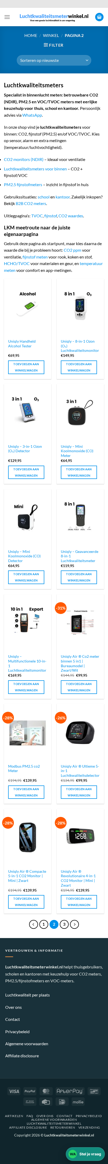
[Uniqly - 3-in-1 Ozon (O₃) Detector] (27, 412)
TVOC (37, 215)
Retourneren (62, 1127)
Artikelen (14, 1116)
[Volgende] (74, 924)
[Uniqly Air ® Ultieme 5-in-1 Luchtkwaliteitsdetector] (80, 732)
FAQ (29, 1116)
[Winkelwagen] (99, 17)
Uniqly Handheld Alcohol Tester (22, 343)
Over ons (13, 1007)
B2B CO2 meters (31, 203)
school (44, 196)
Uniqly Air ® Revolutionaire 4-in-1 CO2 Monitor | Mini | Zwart (78, 878)
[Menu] (7, 16)
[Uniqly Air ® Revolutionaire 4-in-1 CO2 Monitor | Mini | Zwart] (80, 837)
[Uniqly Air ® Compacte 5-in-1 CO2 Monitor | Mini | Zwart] (27, 837)
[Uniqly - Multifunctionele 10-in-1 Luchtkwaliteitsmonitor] (27, 622)
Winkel (51, 35)
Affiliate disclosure (22, 1055)
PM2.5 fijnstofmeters (23, 184)
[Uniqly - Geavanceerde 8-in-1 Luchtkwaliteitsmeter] (80, 517)
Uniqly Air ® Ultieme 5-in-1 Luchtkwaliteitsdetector (80, 771)
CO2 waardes (70, 215)
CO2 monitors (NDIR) (24, 159)
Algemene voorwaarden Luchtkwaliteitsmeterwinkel (54, 1121)
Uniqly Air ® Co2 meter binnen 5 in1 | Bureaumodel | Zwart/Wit (80, 663)
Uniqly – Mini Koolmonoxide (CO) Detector (24, 556)
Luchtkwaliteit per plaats (27, 994)
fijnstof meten (35, 256)
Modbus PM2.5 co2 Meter (24, 768)
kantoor (63, 196)
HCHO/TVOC (17, 263)
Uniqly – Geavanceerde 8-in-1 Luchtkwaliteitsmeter (79, 556)
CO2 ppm (72, 249)
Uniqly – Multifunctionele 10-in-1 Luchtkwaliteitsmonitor (27, 663)
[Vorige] (33, 924)
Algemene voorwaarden (26, 1043)
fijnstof (50, 215)
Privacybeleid (17, 1031)
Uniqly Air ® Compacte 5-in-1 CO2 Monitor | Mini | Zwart (27, 876)
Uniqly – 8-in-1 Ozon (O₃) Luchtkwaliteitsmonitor (80, 346)
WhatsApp (32, 114)
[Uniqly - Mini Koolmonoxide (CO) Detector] (27, 517)
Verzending (89, 1127)
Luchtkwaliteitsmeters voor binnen (35, 168)
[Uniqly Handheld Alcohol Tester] (27, 307)
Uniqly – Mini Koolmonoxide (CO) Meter (77, 451)
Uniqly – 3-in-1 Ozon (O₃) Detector (25, 448)
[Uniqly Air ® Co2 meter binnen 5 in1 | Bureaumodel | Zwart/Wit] (80, 622)
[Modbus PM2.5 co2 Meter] (27, 732)
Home (30, 35)
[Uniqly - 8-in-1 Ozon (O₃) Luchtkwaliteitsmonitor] (80, 307)
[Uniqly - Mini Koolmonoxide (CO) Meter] (80, 412)
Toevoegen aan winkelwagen (26, 367)
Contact (12, 1019)
